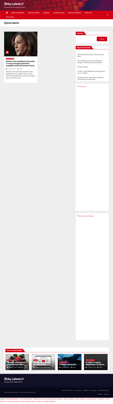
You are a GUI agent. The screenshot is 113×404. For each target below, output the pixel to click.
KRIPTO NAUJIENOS (74, 13)
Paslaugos (10, 17)
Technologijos (59, 13)
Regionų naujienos (36, 401)
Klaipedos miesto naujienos (55, 399)
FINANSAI (46, 13)
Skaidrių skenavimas (39, 399)
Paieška (80, 33)
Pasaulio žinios (34, 13)
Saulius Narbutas (80, 399)
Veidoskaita (101, 399)
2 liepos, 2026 (13, 367)
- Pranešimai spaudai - (13, 401)
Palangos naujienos (49, 401)
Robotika (88, 13)
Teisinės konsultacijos (25, 399)
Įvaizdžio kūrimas (91, 399)
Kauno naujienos (25, 401)
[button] (107, 15)
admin (20, 69)
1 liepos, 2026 (91, 367)
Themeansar (33, 392)
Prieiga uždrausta (82, 67)
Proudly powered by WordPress (12, 392)
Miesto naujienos (69, 399)
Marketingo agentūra (12, 399)
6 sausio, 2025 (11, 69)
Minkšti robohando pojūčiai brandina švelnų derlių (16, 364)
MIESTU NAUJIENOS (17, 13)
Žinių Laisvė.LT (14, 4)
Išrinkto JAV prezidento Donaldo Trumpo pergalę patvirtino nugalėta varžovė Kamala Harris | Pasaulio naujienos (20, 64)
